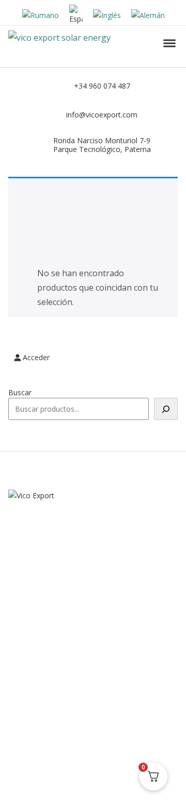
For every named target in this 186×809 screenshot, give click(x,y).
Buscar (20, 392)
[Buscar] (166, 409)
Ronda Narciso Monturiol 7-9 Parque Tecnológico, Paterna (102, 145)
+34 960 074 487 (102, 86)
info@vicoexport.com (101, 115)
